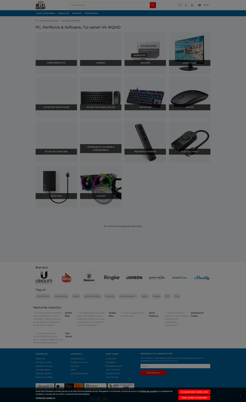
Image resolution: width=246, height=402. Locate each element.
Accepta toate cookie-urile (194, 392)
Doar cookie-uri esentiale (194, 397)
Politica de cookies (148, 391)
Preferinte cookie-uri (45, 398)
